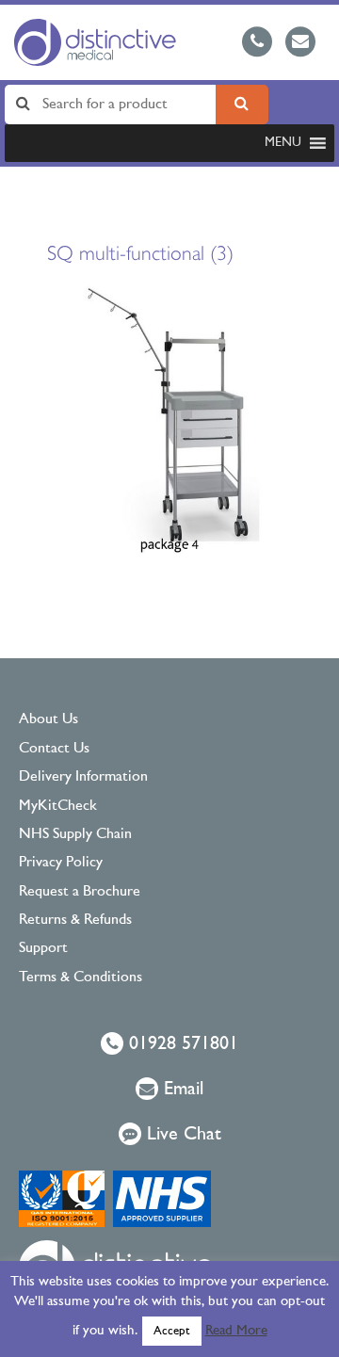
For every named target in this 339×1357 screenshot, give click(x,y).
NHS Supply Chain (75, 834)
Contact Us (54, 748)
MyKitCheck (58, 806)
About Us (48, 719)
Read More (236, 1331)
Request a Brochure (79, 891)
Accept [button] (171, 1331)
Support (43, 948)
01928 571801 (180, 1044)
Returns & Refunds (75, 920)
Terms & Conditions (80, 977)
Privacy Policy (61, 862)
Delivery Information (83, 776)
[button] (283, 143)
